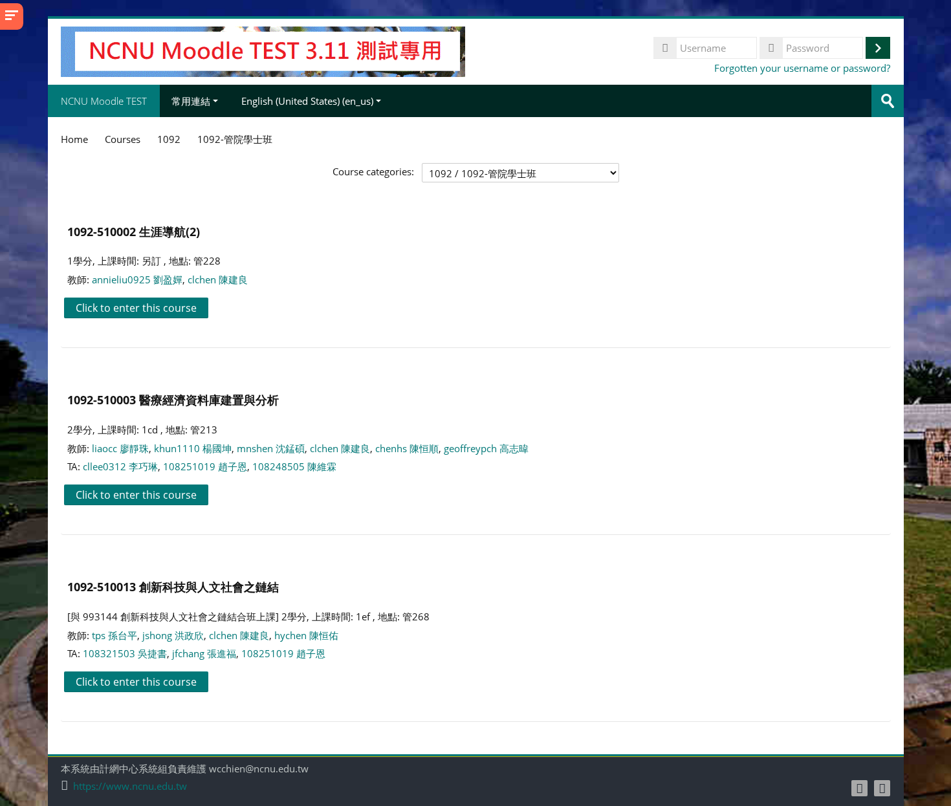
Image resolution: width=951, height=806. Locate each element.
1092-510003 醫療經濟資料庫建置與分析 (173, 399)
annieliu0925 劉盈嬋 (137, 279)
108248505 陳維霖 (294, 466)
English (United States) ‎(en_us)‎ (307, 100)
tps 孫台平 (114, 635)
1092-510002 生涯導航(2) (133, 231)
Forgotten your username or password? (802, 67)
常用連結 (190, 100)
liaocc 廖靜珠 (120, 448)
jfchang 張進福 (204, 653)
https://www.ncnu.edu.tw (130, 786)
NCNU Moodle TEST (104, 100)
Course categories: (373, 171)
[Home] (263, 50)
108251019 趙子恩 (205, 466)
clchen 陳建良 (218, 279)
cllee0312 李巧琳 (120, 466)
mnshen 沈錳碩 (271, 448)
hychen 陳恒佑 (306, 635)
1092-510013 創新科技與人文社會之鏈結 (173, 586)
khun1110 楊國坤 (193, 448)
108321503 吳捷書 (125, 653)
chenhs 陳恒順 (407, 448)
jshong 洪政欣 (173, 635)
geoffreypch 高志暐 (486, 448)
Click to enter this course (136, 308)
